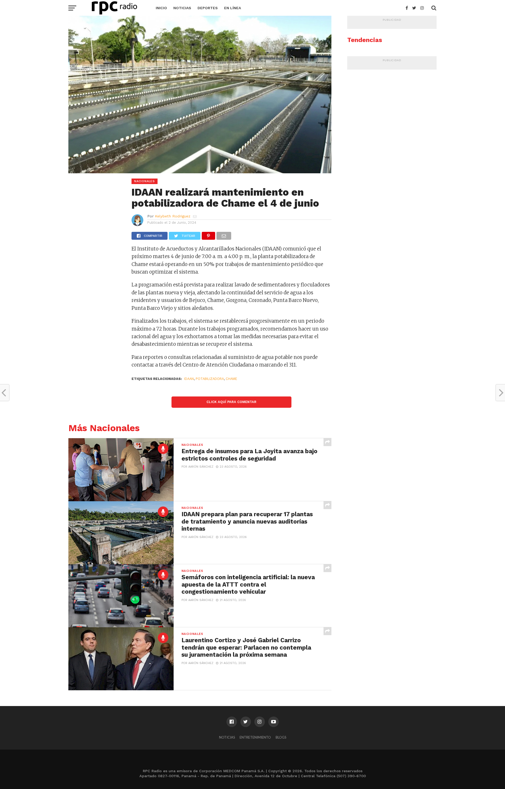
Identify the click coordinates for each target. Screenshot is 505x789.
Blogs (281, 737)
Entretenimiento (255, 737)
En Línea (232, 8)
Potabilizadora (210, 379)
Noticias (182, 8)
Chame (231, 379)
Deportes (208, 8)
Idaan (189, 379)
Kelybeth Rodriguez (172, 216)
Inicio (161, 8)
